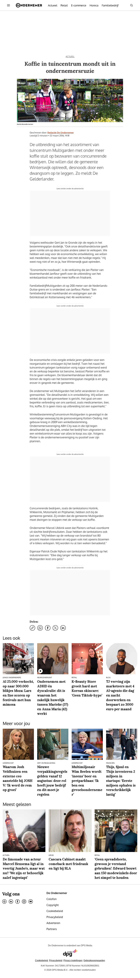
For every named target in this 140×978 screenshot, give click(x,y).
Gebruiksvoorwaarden (94, 960)
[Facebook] (17, 901)
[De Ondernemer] (29, 5)
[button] (72, 960)
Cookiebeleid (41, 960)
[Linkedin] (11, 901)
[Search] (131, 5)
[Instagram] (24, 901)
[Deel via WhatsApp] (40, 628)
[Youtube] (30, 901)
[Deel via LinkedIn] (63, 628)
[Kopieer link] (32, 628)
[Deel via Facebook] (47, 628)
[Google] (4, 901)
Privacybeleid (55, 960)
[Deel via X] (55, 628)
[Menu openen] (8, 5)
